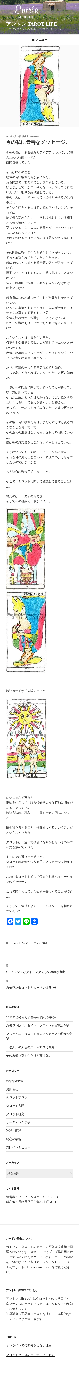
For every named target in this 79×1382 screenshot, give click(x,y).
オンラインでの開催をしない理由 (29, 1345)
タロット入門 (15, 1105)
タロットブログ (19, 943)
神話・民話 (13, 1130)
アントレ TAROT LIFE (31, 24)
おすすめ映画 (15, 1081)
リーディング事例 (38, 943)
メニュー (41, 39)
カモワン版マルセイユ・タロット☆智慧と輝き (38, 1025)
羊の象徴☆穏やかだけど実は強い (29, 1055)
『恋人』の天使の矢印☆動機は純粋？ (32, 1047)
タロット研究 (15, 1114)
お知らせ (12, 1089)
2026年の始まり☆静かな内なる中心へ (32, 1017)
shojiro (35, 136)
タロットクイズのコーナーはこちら (30, 1355)
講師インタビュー (18, 1147)
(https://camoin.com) (38, 1267)
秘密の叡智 (13, 1139)
